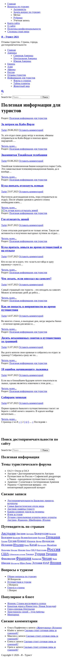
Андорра (30, 534)
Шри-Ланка (25, 563)
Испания (7, 544)
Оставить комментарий (31, 130)
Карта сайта (13, 23)
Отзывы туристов (16, 75)
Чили (54, 559)
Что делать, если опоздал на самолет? (26, 278)
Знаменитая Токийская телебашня (24, 155)
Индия (38, 541)
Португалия (41, 550)
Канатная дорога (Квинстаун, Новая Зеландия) (31, 606)
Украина (51, 554)
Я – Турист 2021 (10, 36)
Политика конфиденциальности (24, 28)
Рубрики (17, 17)
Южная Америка (22, 61)
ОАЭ (33, 550)
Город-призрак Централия (21, 609)
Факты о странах (22, 80)
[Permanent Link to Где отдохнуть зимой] (19, 210)
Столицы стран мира (18, 31)
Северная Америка (23, 55)
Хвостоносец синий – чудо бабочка (25, 611)
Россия (11, 72)
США (5, 554)
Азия (10, 66)
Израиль (31, 541)
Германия (53, 537)
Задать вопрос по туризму (27, 12)
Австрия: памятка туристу (21, 509)
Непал (28, 550)
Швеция (5, 563)
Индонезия (48, 541)
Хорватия (36, 558)
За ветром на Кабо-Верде (17, 124)
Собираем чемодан (13, 397)
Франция (23, 558)
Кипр (26, 545)
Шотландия (15, 563)
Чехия (47, 558)
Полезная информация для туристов (28, 118)
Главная (11, 3)
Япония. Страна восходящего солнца (26, 603)
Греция (4, 541)
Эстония (37, 562)
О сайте (11, 26)
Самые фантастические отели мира (25, 506)
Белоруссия (41, 533)
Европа (11, 64)
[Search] (2, 91)
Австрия (21, 533)
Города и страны (16, 587)
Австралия (8, 533)
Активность (19, 9)
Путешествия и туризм (19, 582)
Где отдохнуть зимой (15, 219)
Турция (40, 554)
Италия (18, 545)
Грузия (12, 541)
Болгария (6, 537)
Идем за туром (14, 514)
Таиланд (30, 554)
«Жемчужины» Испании (49, 627)
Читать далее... (9, 146)
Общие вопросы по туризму (22, 576)
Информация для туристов (21, 77)
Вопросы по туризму (18, 6)
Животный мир (21, 86)
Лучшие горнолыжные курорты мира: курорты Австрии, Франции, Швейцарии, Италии (32, 518)
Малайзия (52, 545)
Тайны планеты (21, 83)
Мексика (21, 550)
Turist (4, 130)
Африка (11, 69)
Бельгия (52, 534)
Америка (12, 52)
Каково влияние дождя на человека (25, 511)
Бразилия (16, 537)
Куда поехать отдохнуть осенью (22, 185)
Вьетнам (41, 537)
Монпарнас (13, 614)
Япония (55, 563)
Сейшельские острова (17, 554)
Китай (33, 544)
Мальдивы (5, 550)
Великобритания (29, 537)
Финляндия (8, 558)
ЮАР (46, 562)
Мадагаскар (42, 545)
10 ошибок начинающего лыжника (24, 369)
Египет (21, 541)
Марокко (14, 550)
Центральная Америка (25, 58)
